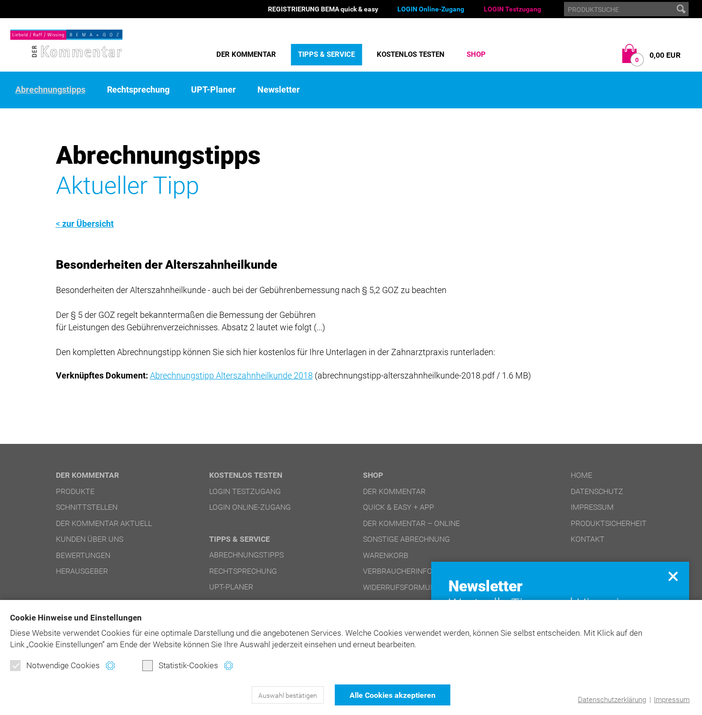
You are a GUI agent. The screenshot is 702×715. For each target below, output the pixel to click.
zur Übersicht (88, 224)
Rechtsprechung (138, 89)
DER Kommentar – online (411, 523)
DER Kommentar (246, 54)
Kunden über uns (89, 539)
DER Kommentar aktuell (104, 523)
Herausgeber (82, 571)
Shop (476, 54)
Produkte (75, 491)
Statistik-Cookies (188, 665)
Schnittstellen (86, 507)
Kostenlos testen (411, 54)
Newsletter (278, 89)
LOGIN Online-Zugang (430, 9)
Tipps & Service (326, 54)
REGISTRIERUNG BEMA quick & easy (323, 9)
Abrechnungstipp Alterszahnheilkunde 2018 (231, 375)
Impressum (672, 699)
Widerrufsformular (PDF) (413, 587)
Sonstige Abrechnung (406, 539)
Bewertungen (83, 555)
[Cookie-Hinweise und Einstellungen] (110, 665)
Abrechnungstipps (50, 89)
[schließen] (673, 576)
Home (581, 475)
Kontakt (588, 539)
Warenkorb (385, 555)
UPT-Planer (213, 89)
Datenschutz (597, 491)
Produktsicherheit (609, 523)
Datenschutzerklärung (612, 699)
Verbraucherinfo (397, 571)
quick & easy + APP (398, 507)
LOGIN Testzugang (512, 9)
